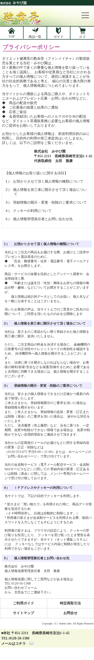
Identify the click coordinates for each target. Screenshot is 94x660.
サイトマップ (23, 613)
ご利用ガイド (23, 603)
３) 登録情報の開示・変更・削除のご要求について (46, 202)
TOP (11, 36)
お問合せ (70, 613)
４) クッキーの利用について (28, 211)
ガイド (58, 37)
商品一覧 (35, 37)
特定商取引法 (70, 603)
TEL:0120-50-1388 (15, 638)
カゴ (82, 37)
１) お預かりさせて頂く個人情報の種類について (44, 181)
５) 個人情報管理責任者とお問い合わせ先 (39, 219)
